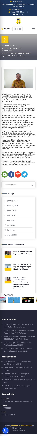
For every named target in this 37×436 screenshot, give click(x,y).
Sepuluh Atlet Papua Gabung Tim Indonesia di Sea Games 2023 (16, 375)
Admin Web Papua (10, 46)
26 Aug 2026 (17, 2)
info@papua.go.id (17, 9)
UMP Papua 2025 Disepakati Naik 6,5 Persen (18, 369)
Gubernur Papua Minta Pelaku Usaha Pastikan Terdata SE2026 (17, 344)
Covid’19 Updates (18, 431)
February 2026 (12, 206)
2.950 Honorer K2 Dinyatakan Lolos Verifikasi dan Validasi (17, 363)
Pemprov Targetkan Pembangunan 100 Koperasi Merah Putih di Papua (16, 54)
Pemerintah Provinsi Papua (21, 426)
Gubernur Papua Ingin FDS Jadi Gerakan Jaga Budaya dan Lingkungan (18, 325)
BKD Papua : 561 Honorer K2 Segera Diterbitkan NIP (17, 387)
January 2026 (12, 201)
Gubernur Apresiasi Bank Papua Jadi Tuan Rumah (22, 253)
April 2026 (11, 215)
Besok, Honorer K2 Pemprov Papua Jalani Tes (19, 381)
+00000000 (6, 408)
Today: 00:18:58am (17, 12)
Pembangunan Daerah (12, 48)
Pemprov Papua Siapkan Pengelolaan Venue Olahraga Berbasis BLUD (18, 350)
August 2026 (12, 235)
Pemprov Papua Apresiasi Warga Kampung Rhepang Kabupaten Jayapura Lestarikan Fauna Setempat (21, 283)
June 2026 (11, 225)
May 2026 (11, 220)
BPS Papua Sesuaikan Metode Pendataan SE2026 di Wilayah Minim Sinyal (19, 337)
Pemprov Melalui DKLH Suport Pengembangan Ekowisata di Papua (22, 266)
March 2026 (11, 210)
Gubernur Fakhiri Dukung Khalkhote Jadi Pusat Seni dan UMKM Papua (19, 331)
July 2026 (11, 230)
